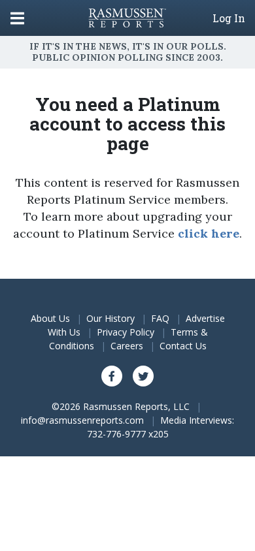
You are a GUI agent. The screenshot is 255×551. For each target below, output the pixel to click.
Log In (228, 18)
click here (208, 233)
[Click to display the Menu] (17, 18)
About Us (50, 318)
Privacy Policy (125, 332)
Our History (110, 318)
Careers (126, 345)
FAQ (160, 318)
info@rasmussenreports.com (82, 420)
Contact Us (183, 345)
